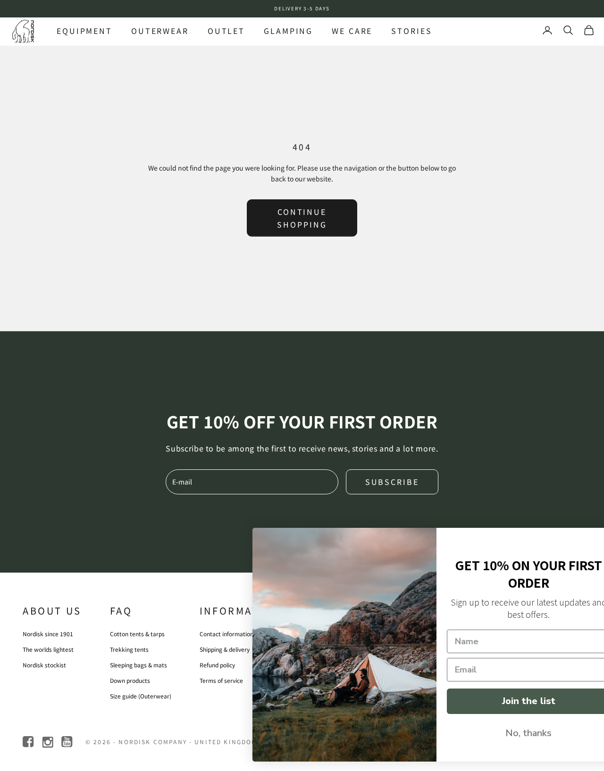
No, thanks (502, 733)
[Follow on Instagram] (48, 742)
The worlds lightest (48, 649)
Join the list (502, 701)
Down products (130, 680)
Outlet (226, 30)
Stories (411, 30)
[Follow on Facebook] (29, 742)
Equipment (84, 30)
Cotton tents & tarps (137, 634)
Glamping (288, 30)
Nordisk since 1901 (48, 634)
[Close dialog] (582, 540)
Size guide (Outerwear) (140, 696)
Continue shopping (302, 218)
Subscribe (392, 481)
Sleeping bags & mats (138, 665)
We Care (352, 30)
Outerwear (160, 30)
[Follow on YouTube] (67, 742)
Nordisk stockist (44, 665)
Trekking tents (129, 649)
